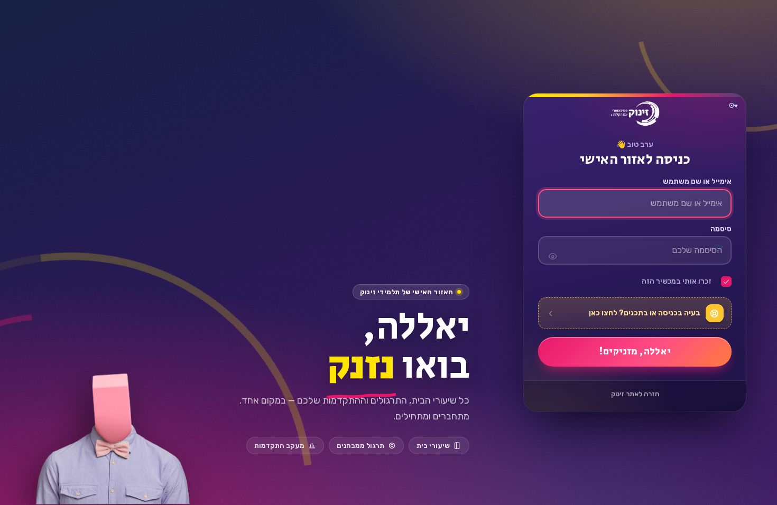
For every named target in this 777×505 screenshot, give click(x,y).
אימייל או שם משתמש (697, 181)
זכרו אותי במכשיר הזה (676, 281)
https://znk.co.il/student (635, 113)
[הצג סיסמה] (553, 250)
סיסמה (721, 229)
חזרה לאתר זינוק (635, 394)
